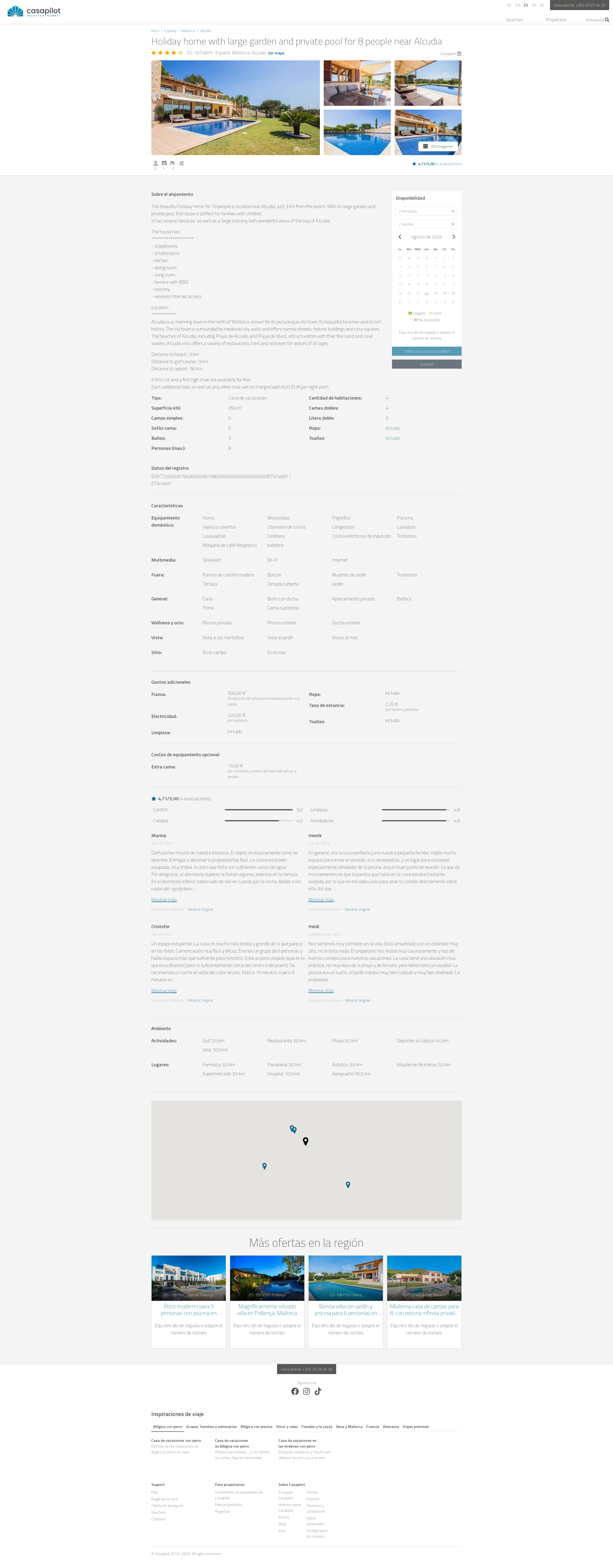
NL (542, 5)
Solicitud (426, 364)
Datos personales (315, 1521)
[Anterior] (400, 236)
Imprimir (312, 1499)
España (170, 31)
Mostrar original (200, 909)
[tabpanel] (306, 1449)
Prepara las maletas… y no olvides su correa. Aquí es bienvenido (242, 1449)
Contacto (158, 1519)
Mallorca (188, 31)
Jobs (281, 1530)
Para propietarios (228, 1504)
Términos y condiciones (315, 1508)
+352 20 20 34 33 (590, 5)
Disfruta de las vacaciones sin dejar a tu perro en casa (176, 1446)
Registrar (222, 1511)
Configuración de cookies (317, 1533)
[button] (400, 258)
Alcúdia (205, 31)
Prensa (312, 1492)
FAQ (154, 1492)
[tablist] (306, 1425)
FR (534, 5)
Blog (282, 1524)
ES (526, 5)
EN (518, 5)
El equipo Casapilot (285, 1495)
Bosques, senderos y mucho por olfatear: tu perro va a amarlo (304, 1449)
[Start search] (607, 20)
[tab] (167, 1426)
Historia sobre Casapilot (289, 1507)
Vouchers (514, 20)
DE (509, 5)
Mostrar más (164, 899)
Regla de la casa (164, 1499)
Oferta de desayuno (167, 1505)
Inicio (155, 31)
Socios (283, 1517)
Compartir (448, 53)
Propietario (556, 20)
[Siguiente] (453, 236)
